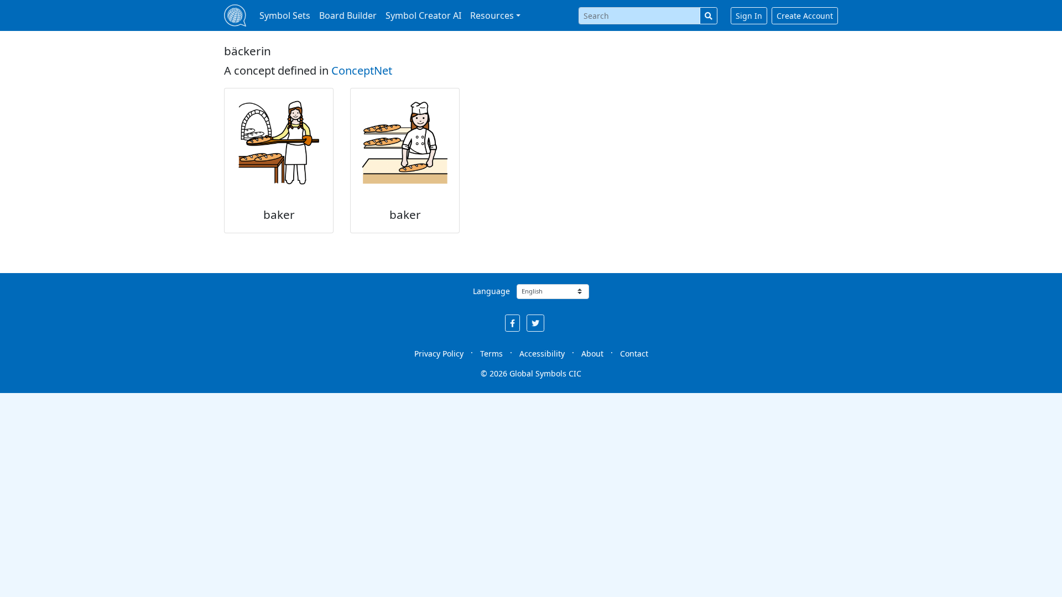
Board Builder (348, 15)
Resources (492, 15)
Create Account (805, 16)
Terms (491, 353)
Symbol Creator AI (423, 15)
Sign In (749, 16)
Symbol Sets (284, 15)
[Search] (708, 15)
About (592, 353)
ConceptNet (361, 70)
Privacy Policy (439, 353)
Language (491, 291)
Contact (634, 353)
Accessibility (542, 353)
